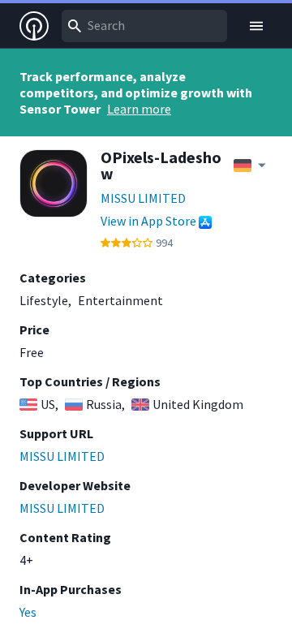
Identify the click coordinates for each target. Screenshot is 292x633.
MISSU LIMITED (143, 198)
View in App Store (148, 221)
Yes (27, 612)
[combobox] (144, 26)
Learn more (139, 109)
